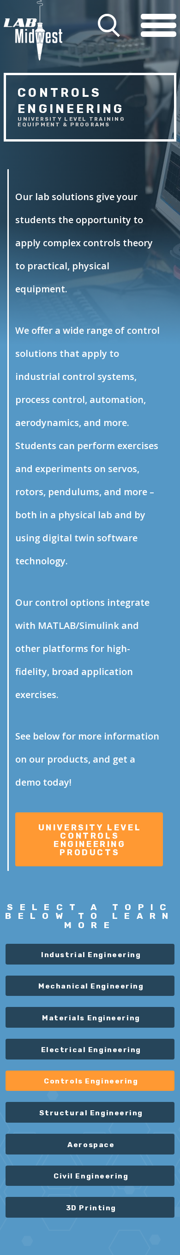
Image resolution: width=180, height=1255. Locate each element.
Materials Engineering (91, 1017)
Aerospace (90, 1144)
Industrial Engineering (91, 954)
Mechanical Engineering (91, 986)
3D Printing (91, 1207)
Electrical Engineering (91, 1049)
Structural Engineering (91, 1112)
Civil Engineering (91, 1176)
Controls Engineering (91, 1081)
